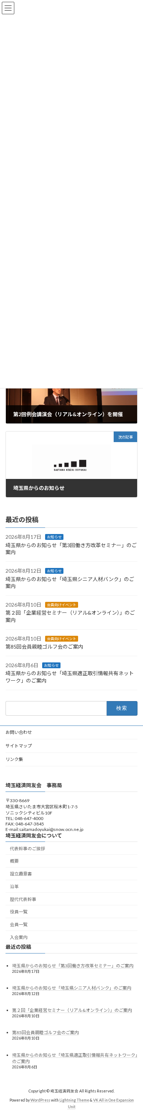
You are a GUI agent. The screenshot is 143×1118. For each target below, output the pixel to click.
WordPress (40, 1100)
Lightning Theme (74, 1100)
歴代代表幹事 (23, 899)
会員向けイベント (61, 604)
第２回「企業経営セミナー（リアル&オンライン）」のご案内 (72, 1010)
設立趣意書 (21, 874)
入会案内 (18, 937)
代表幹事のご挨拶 (27, 848)
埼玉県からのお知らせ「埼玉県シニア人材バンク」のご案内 (71, 988)
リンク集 (14, 759)
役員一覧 (18, 912)
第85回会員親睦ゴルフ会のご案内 (44, 646)
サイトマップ (19, 745)
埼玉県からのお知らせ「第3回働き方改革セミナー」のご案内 (72, 965)
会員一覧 (18, 925)
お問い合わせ (19, 732)
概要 (14, 861)
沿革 (14, 886)
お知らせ (54, 537)
